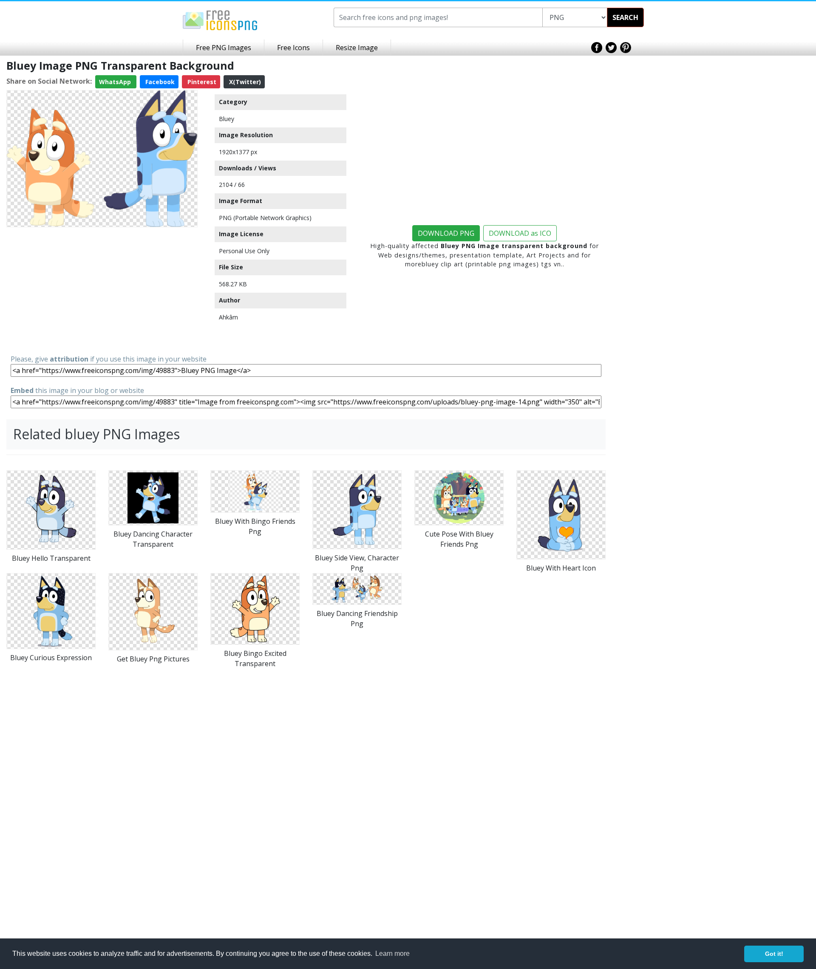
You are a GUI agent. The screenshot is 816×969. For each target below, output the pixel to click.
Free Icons (293, 47)
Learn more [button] (392, 953)
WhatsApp (116, 82)
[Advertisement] (102, 290)
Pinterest (201, 82)
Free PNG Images (223, 47)
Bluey (226, 119)
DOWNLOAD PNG (446, 233)
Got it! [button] (774, 953)
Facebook (159, 82)
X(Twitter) (244, 82)
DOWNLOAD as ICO (520, 233)
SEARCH (625, 17)
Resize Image (357, 47)
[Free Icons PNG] (220, 19)
